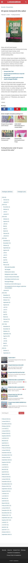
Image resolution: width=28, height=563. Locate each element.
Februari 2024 (6, 447)
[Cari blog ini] (26, 2)
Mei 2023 (5, 469)
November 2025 (6, 423)
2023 (4, 238)
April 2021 (5, 529)
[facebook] (4, 109)
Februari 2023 (6, 476)
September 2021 (7, 517)
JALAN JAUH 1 (11, 357)
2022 (4, 292)
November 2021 (6, 512)
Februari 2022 (6, 505)
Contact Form (16, 550)
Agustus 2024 (6, 435)
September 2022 (7, 488)
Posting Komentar (15, 14)
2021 (4, 324)
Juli (5, 223)
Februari (6, 199)
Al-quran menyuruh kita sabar (12, 276)
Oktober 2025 (6, 426)
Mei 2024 (5, 440)
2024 (4, 216)
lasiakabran (14, 2)
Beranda (4, 550)
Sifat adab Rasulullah (10, 267)
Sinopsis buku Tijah (9, 71)
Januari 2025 (6, 431)
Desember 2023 (6, 452)
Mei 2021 (5, 527)
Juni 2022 (5, 496)
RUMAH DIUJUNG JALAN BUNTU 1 (16, 379)
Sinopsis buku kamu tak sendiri (15, 365)
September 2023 (7, 459)
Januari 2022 (6, 508)
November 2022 (7, 484)
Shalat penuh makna (10, 272)
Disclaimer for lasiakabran (13, 552)
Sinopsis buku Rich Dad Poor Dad (16, 372)
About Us (9, 550)
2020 (4, 348)
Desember (6, 240)
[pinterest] (17, 109)
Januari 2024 (6, 450)
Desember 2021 (6, 510)
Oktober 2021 (6, 515)
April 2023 (5, 472)
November (6, 207)
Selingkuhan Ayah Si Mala (11, 274)
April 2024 (5, 443)
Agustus (6, 221)
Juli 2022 (5, 493)
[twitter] (11, 109)
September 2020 (7, 534)
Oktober (6, 209)
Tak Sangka (7, 269)
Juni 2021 (5, 524)
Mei (5, 226)
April (5, 228)
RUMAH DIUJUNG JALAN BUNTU (16, 387)
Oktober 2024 (6, 433)
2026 (4, 197)
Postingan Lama (22, 191)
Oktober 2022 (6, 486)
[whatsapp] (23, 109)
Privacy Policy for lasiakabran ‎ (14, 555)
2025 (4, 204)
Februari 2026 (6, 419)
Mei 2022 (5, 498)
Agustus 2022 (6, 491)
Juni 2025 (5, 428)
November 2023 (7, 455)
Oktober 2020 (6, 532)
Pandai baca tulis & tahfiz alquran (13, 284)
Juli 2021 (5, 522)
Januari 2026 (6, 421)
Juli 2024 (5, 438)
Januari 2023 (6, 479)
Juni (5, 211)
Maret (5, 231)
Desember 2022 (6, 481)
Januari (6, 202)
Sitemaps (23, 550)
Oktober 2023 (6, 457)
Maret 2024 (5, 445)
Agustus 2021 (6, 520)
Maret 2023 (5, 474)
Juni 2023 (5, 467)
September (6, 247)
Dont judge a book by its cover (12, 279)
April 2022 (5, 500)
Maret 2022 (5, 503)
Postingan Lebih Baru (7, 191)
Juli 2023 (5, 464)
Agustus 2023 (6, 462)
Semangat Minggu (9, 281)
